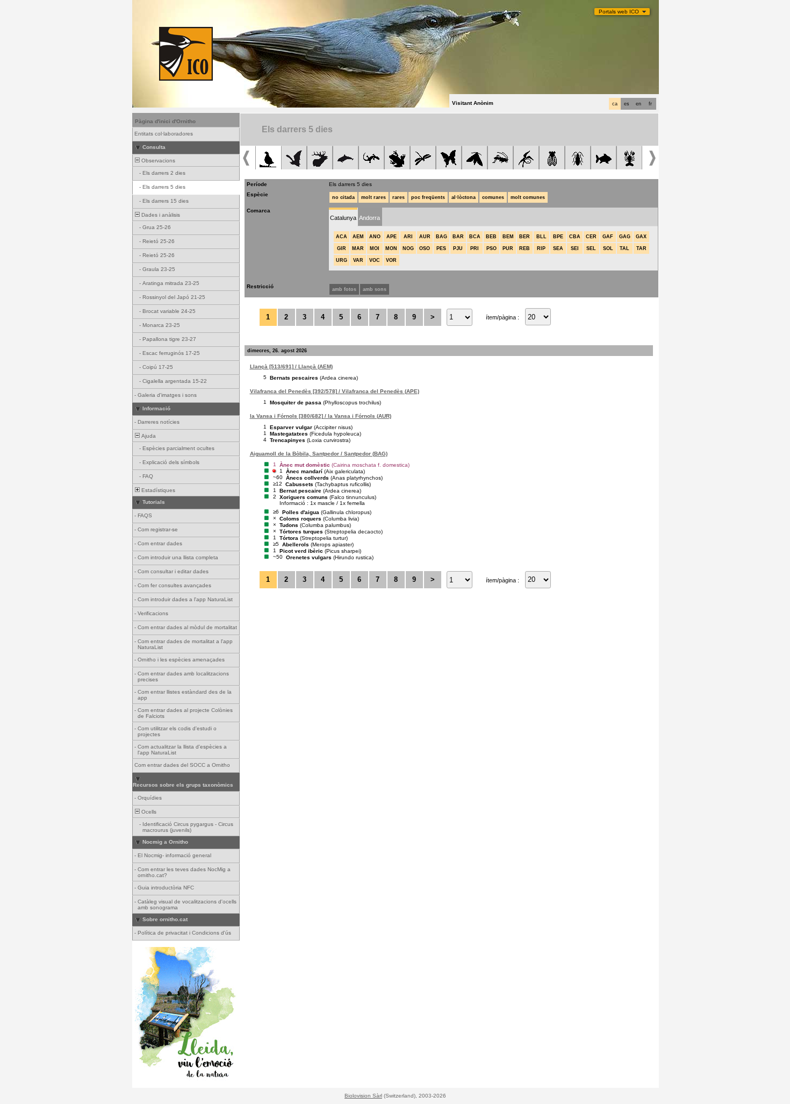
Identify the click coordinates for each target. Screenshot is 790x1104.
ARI (408, 236)
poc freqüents (428, 197)
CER (591, 236)
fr (650, 103)
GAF (607, 236)
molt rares (373, 197)
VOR (391, 260)
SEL (591, 248)
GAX (641, 236)
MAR (358, 248)
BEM (508, 236)
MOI (374, 248)
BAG (441, 236)
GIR (341, 248)
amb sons (374, 289)
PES (441, 248)
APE (391, 236)
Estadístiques (157, 490)
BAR (458, 236)
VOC (374, 260)
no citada (343, 197)
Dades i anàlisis (160, 215)
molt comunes (528, 197)
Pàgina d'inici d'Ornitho (165, 121)
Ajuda (148, 436)
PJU (458, 248)
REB (524, 248)
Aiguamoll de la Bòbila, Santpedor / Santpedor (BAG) (318, 454)
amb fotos (344, 289)
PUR (507, 248)
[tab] (343, 217)
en (638, 103)
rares (398, 197)
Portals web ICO (619, 12)
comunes (493, 197)
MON (391, 248)
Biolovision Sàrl (363, 1096)
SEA (558, 248)
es (626, 103)
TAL (624, 248)
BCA (474, 236)
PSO (491, 248)
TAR (641, 248)
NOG (408, 248)
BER (524, 236)
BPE (558, 236)
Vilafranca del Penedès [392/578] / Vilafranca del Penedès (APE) (334, 391)
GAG (624, 236)
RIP (541, 248)
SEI (575, 248)
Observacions (157, 160)
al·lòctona (463, 197)
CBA (574, 236)
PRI (474, 248)
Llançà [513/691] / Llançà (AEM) (291, 366)
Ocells (148, 812)
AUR (424, 236)
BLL (541, 236)
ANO (374, 236)
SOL (608, 248)
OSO (424, 248)
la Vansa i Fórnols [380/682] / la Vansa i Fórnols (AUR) (320, 416)
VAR (358, 260)
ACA (341, 236)
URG (341, 260)
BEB (491, 236)
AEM (358, 236)
